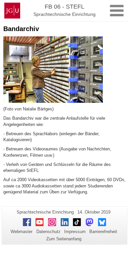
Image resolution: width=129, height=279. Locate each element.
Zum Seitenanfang (63, 238)
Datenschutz (48, 231)
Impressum (75, 231)
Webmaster (21, 231)
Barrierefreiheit (103, 231)
